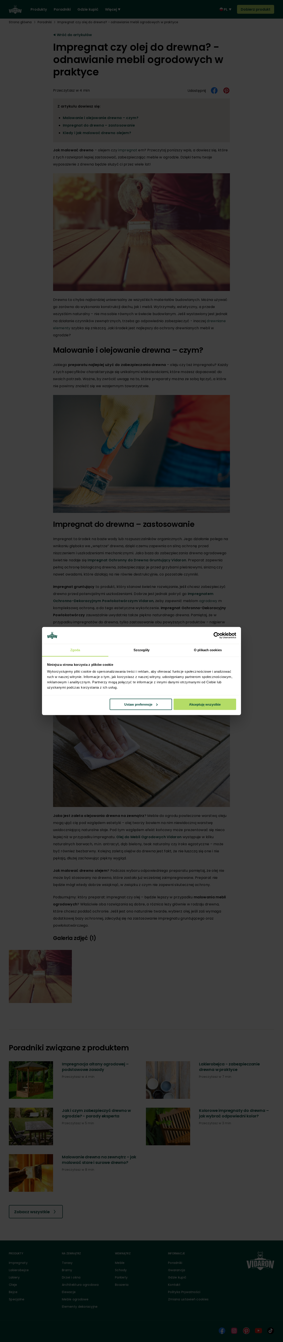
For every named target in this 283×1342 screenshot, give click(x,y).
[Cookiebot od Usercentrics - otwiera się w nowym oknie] (216, 635)
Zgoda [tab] (75, 650)
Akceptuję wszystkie (205, 704)
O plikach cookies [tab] (208, 650)
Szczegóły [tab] (142, 650)
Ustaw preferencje (138, 704)
